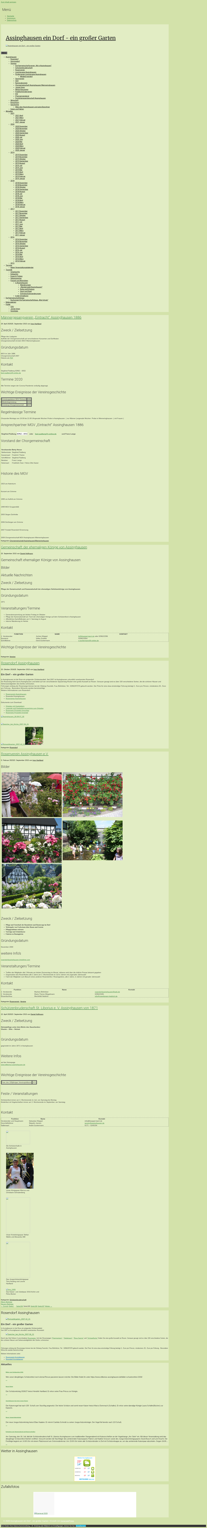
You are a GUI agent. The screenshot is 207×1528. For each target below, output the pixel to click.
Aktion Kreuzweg (21, 89)
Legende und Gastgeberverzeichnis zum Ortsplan (24, 708)
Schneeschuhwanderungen (30, 294)
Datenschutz (11, 20)
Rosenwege (32, 1338)
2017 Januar (20, 235)
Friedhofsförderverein (23, 92)
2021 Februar (20, 120)
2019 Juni (19, 168)
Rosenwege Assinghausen (16, 698)
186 (34, 1306)
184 (19, 1306)
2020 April (19, 144)
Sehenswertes (16, 278)
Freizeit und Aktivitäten (19, 281)
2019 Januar (20, 179)
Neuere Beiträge (7, 1304)
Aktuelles (9, 111)
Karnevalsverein (21, 83)
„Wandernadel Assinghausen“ (31, 287)
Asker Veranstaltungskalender (22, 267)
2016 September (21, 246)
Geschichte (15, 105)
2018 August (20, 192)
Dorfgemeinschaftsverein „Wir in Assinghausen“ (33, 66)
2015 (12, 263)
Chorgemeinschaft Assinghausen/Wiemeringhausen (29, 541)
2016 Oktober (20, 244)
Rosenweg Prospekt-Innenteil (17, 713)
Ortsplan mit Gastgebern (15, 706)
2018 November (21, 185)
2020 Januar (20, 150)
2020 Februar (20, 148)
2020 (12, 124)
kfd (16, 94)
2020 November (21, 129)
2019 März (19, 174)
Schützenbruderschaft (24, 68)
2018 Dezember (21, 183)
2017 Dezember (21, 211)
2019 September (21, 161)
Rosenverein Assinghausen (16, 694)
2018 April (19, 200)
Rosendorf (15, 59)
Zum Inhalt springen (8, 2)
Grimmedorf (15, 61)
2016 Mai (18, 254)
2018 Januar (20, 207)
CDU (12, 307)
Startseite (10, 16)
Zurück (4, 1306)
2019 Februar (20, 176)
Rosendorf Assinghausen (20, 663)
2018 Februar (20, 205)
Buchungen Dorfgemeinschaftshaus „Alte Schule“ (29, 300)
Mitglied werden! (26, 76)
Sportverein (19, 79)
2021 (12, 113)
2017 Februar (20, 233)
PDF (11, 358)
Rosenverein (20, 70)
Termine (9, 265)
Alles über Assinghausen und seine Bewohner (32, 107)
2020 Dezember (21, 126)
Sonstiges (14, 311)
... (6, 1380)
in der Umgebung (21, 296)
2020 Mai (18, 142)
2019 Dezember (21, 155)
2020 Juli (18, 137)
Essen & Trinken (17, 276)
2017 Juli (18, 222)
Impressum (11, 18)
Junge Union (20, 87)
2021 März (19, 118)
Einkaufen (14, 274)
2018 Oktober (20, 187)
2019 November (21, 157)
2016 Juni (19, 252)
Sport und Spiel (26, 291)
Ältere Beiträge (6, 1302)
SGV (17, 81)
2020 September (21, 133)
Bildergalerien (11, 302)
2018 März (19, 202)
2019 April (19, 172)
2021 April (19, 116)
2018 (12, 181)
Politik (8, 304)
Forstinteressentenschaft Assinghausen (30, 98)
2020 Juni (19, 139)
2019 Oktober (20, 159)
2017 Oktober (20, 215)
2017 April (19, 228)
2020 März (19, 146)
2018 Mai (18, 198)
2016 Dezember (21, 239)
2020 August (20, 135)
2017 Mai (18, 226)
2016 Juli (18, 250)
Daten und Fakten (17, 109)
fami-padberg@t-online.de (11, 373)
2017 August (20, 220)
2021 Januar (20, 122)
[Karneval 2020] (44, 1503)
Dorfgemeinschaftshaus (15, 298)
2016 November (21, 241)
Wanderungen (25, 285)
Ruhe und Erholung (27, 289)
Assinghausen (11, 57)
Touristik (9, 270)
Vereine (13, 63)
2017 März (19, 231)
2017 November (21, 213)
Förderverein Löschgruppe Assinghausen (30, 74)
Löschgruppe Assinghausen (25, 72)
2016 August (20, 248)
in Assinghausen (21, 283)
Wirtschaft (14, 100)
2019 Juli (18, 166)
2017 (12, 209)
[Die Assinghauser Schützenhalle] (18, 1144)
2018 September (21, 189)
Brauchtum (15, 102)
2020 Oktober (20, 131)
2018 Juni (19, 196)
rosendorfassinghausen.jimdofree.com (15, 960)
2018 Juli (18, 194)
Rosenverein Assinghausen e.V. (25, 754)
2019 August (20, 163)
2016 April (19, 257)
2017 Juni (19, 224)
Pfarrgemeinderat (22, 96)
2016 (12, 237)
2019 (12, 152)
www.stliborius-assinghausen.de (13, 1065)
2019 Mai (18, 170)
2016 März (19, 259)
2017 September (21, 218)
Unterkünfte (15, 272)
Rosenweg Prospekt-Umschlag (17, 710)
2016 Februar (20, 261)
